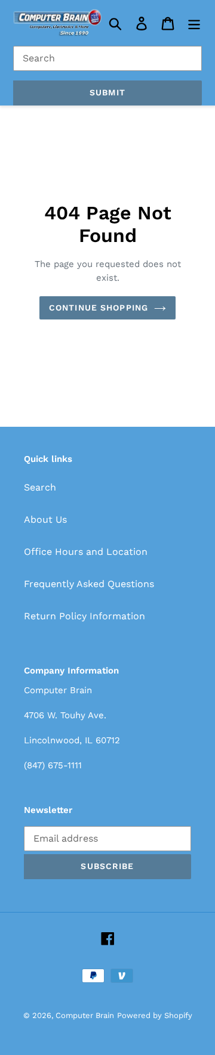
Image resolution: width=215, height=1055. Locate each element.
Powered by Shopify (154, 1015)
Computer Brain (85, 1015)
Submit (107, 92)
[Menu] (194, 23)
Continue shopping (98, 307)
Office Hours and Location (86, 551)
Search (40, 487)
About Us (45, 519)
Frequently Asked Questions (89, 583)
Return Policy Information (84, 616)
